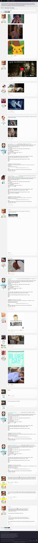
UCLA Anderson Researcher (12, 412)
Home (1, 1)
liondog (3, 180)
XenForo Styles (21, 539)
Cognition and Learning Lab (12, 445)
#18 (35, 483)
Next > (9, 527)
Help (33, 540)
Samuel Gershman (10, 175)
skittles (4, 88)
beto (3, 121)
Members (8, 0)
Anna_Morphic (10, 112)
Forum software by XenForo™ (7, 539)
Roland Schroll (10, 278)
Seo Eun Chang (10, 143)
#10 (35, 309)
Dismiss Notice (36, 3)
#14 (35, 396)
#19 (35, 498)
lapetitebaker (3, 148)
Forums (4, 0)
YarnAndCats (9, 274)
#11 (35, 331)
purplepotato (9, 331)
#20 (35, 524)
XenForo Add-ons (17, 539)
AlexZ (3, 481)
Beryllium (30, 540)
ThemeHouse (12, 540)
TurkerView (27, 167)
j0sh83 (3, 19)
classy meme (3, 394)
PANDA (30, 143)
